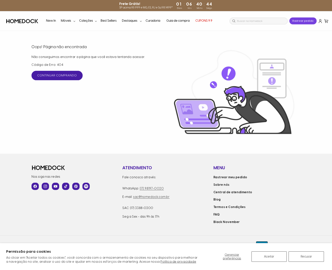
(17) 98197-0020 (152, 188)
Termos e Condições (229, 207)
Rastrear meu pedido (230, 177)
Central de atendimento (232, 192)
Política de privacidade (178, 261)
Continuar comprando (57, 75)
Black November (226, 222)
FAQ (216, 214)
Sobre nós (221, 185)
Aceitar (269, 256)
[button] (68, 21)
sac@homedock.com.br (151, 197)
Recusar (306, 256)
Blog (217, 199)
